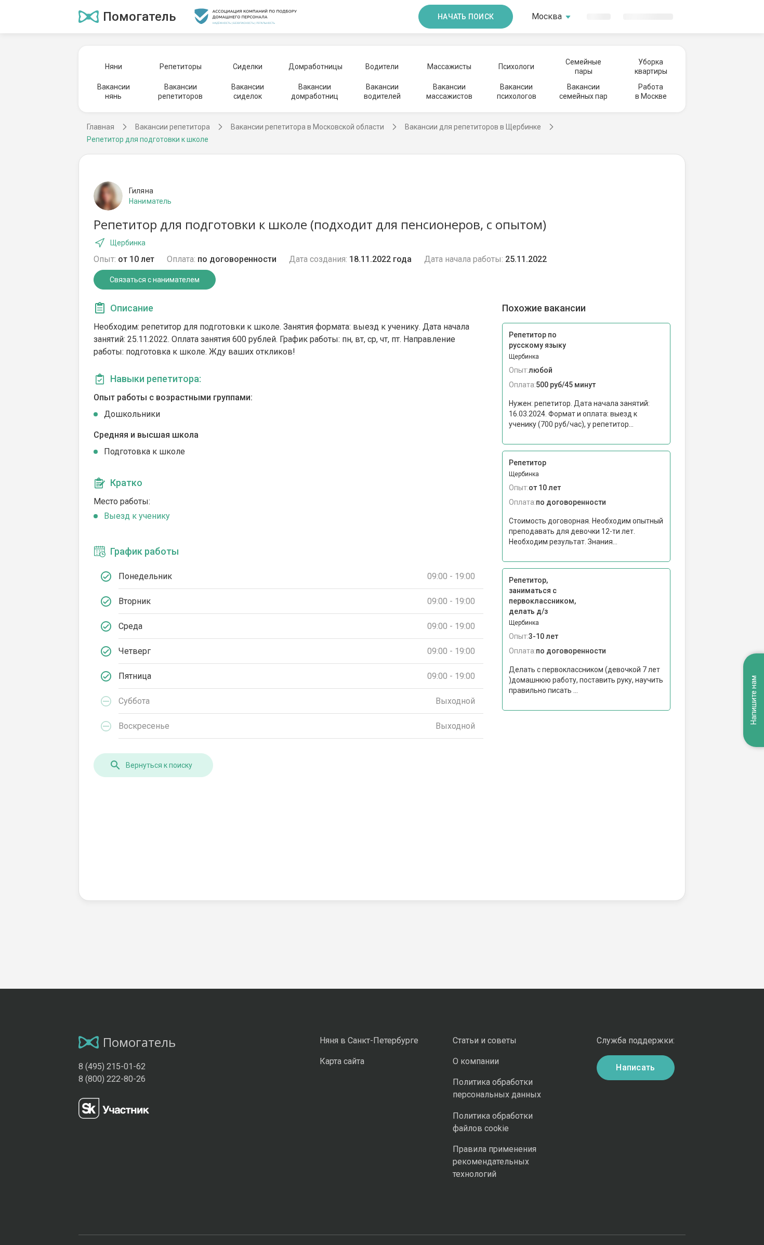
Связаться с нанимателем (155, 280)
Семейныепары (583, 66)
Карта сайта (342, 1061)
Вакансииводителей (382, 91)
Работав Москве (651, 91)
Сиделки (247, 66)
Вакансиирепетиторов (180, 91)
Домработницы (314, 66)
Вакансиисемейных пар (583, 91)
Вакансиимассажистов (449, 91)
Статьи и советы (485, 1040)
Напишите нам (753, 700)
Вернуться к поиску (159, 765)
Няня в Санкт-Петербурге (369, 1040)
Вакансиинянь (113, 91)
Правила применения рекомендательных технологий (494, 1161)
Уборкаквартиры (651, 66)
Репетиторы (181, 66)
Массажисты (449, 66)
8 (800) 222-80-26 (112, 1079)
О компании (476, 1061)
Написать (635, 1067)
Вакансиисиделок (247, 91)
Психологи (516, 66)
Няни (113, 66)
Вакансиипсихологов (516, 91)
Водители (382, 66)
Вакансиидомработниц (314, 91)
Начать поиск (466, 16)
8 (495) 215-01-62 (112, 1066)
